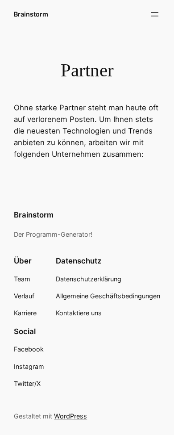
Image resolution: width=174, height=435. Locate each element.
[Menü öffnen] (154, 14)
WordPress (70, 416)
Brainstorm (31, 14)
